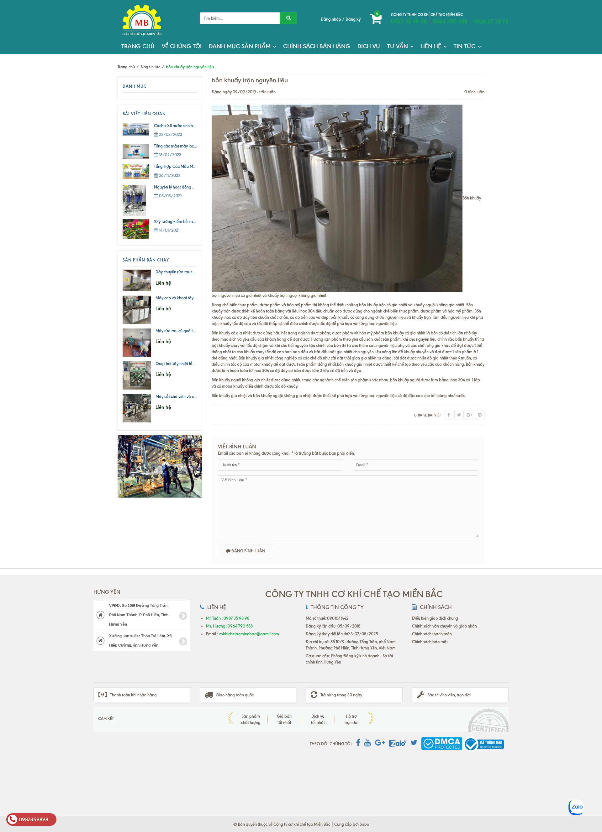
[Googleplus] (469, 415)
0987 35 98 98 (409, 21)
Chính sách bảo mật (430, 641)
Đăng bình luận (247, 550)
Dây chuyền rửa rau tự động (180, 271)
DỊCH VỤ (368, 46)
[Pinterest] (479, 415)
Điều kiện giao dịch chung (435, 618)
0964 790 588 (450, 21)
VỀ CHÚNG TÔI (182, 46)
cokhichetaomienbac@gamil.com (249, 633)
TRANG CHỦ (138, 46)
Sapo (364, 824)
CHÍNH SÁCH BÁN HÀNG (316, 46)
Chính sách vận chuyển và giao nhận (444, 625)
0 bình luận (474, 91)
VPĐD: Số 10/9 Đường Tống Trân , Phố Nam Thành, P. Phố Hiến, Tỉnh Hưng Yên (139, 615)
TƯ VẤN (397, 46)
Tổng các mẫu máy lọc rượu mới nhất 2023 (192, 145)
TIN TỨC (464, 46)
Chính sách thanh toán (432, 633)
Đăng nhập (331, 19)
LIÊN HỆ (430, 46)
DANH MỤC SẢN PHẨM (240, 46)
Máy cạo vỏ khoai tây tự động (182, 297)
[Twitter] (459, 415)
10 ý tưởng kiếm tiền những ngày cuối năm (192, 221)
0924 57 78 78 (491, 21)
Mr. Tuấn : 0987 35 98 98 (227, 618)
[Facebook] (448, 415)
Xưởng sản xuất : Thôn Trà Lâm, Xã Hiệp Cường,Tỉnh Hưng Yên (140, 641)
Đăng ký (353, 19)
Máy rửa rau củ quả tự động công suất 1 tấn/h (197, 330)
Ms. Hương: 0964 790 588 (229, 625)
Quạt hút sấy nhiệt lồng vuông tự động (190, 363)
